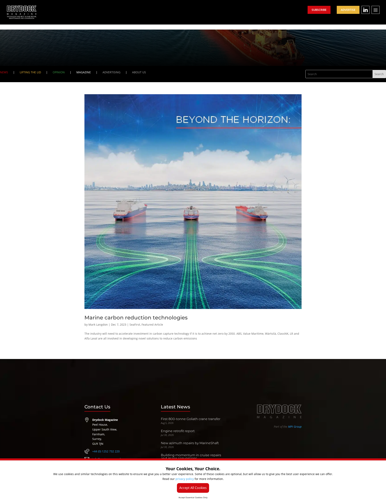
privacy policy (185, 479)
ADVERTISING (111, 72)
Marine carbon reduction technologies (136, 317)
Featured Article (152, 324)
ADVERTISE (348, 10)
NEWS (4, 72)
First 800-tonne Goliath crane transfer (190, 419)
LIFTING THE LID (30, 72)
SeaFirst (134, 324)
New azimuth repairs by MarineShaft (190, 443)
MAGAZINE (83, 72)
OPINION (59, 72)
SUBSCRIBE (319, 10)
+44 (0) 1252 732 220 (106, 451)
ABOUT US (139, 72)
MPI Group (295, 426)
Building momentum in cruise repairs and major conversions (191, 456)
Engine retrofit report (178, 431)
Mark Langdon (98, 324)
